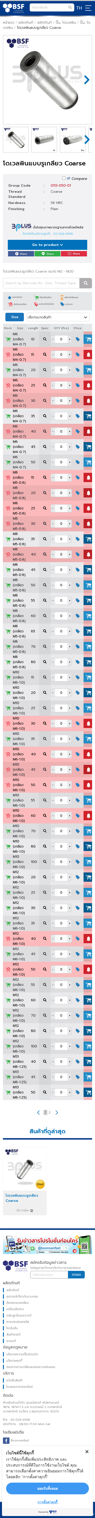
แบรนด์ (11, 1341)
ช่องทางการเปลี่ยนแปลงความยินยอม (30, 1367)
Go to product (46, 244)
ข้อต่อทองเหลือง (17, 1303)
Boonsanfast (19, 1440)
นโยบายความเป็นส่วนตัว (22, 1354)
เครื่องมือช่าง (15, 1309)
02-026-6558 (63, 234)
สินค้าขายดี (13, 1334)
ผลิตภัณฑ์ (26, 22)
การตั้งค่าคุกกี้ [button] (47, 1502)
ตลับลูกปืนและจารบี (18, 1315)
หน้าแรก (8, 22)
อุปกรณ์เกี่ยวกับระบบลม (22, 1296)
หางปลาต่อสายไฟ (17, 1322)
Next (84, 80)
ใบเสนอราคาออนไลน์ (19, 1387)
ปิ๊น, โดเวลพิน (66, 22)
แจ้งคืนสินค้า (14, 1380)
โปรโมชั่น (12, 1328)
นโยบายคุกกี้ (14, 1360)
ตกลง (76, 1274)
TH (79, 8)
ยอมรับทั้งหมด (47, 1488)
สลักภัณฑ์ (44, 22)
